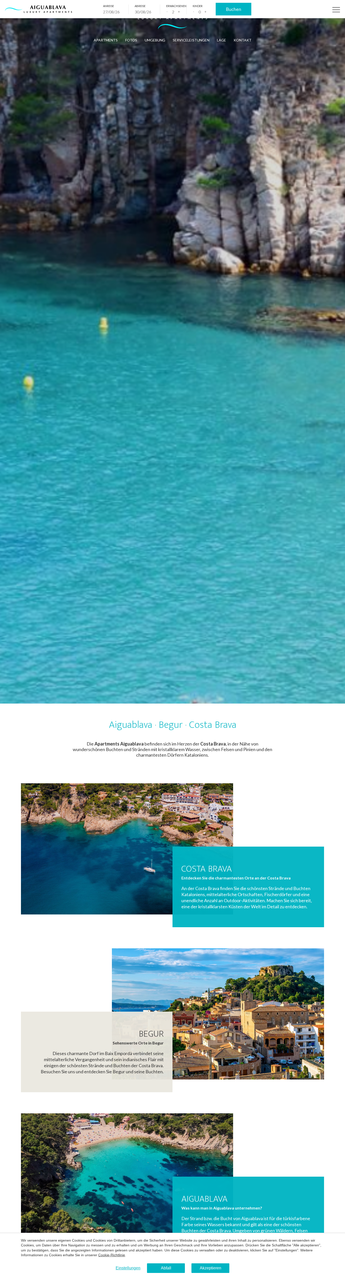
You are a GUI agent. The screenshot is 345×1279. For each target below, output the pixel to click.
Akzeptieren (210, 1268)
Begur (151, 1033)
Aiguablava (204, 1198)
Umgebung (155, 40)
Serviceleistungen (191, 40)
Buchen (233, 9)
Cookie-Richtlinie (111, 1255)
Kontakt (243, 40)
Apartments (106, 40)
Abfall (166, 1268)
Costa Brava (206, 868)
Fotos (131, 40)
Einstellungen (128, 1268)
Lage (221, 40)
